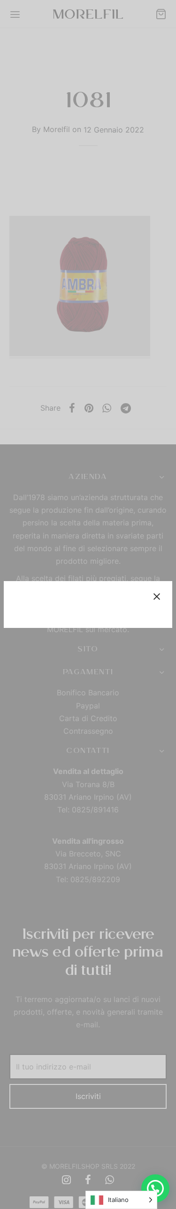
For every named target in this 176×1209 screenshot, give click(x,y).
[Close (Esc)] (156, 596)
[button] (155, 1188)
